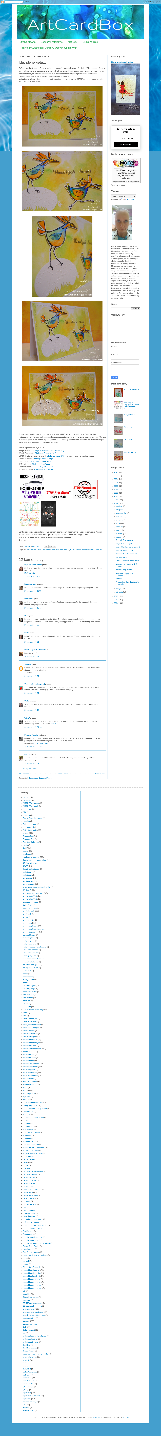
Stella (26, 633)
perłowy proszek (29, 1204)
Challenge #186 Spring (41, 464)
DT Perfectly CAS (30, 896)
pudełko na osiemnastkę (32, 1237)
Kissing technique (30, 1084)
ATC (24, 812)
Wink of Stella (28, 1387)
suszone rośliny (29, 1318)
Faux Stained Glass (31, 953)
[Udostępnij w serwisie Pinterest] (54, 546)
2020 (116, 493)
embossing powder (30, 932)
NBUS (72, 550)
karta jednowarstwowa (32, 1025)
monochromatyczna (31, 1144)
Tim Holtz (26, 1345)
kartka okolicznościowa (46, 550)
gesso (25, 974)
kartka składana (29, 1058)
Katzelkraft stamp (30, 1082)
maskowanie (28, 1126)
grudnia (119, 506)
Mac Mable (29, 599)
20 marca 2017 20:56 (33, 625)
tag (24, 1333)
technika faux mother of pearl (34, 1336)
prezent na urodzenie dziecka (35, 1225)
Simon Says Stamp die (32, 1267)
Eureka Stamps (29, 935)
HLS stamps (28, 998)
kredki (25, 1090)
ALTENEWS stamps (31, 803)
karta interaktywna (30, 1022)
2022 (116, 486)
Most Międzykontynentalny (33, 1147)
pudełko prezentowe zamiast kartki (37, 1243)
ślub (24, 1327)
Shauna (27, 664)
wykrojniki (27, 1393)
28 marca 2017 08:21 (33, 764)
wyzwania (98, 550)
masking (26, 1123)
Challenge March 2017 (56, 456)
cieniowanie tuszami (31, 857)
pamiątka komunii (30, 1174)
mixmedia (27, 1138)
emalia (25, 917)
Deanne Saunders (32, 735)
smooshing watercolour (32, 1285)
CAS (25, 848)
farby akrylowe (29, 941)
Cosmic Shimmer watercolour (34, 860)
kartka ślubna (28, 1061)
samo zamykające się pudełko (35, 1255)
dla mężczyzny (29, 884)
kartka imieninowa (30, 1040)
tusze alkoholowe (30, 1357)
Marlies (27, 754)
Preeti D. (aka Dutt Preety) (35, 650)
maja (118, 530)
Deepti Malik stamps (31, 869)
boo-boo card (28, 827)
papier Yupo (28, 1186)
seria (25, 1258)
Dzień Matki (27, 905)
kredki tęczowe (29, 1094)
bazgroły (26, 815)
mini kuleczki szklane (31, 1132)
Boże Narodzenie (30, 830)
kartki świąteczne (30, 1072)
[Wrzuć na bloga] (47, 546)
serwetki (26, 1261)
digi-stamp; (27, 875)
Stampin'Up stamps (30, 1297)
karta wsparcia (29, 1031)
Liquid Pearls (28, 1111)
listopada (120, 510)
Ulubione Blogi (90, 42)
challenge (27, 854)
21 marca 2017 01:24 (33, 676)
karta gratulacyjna (30, 1019)
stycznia (119, 592)
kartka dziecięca (29, 1037)
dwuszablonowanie (30, 902)
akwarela (26, 800)
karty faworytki (28, 1079)
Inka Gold (27, 1007)
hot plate (26, 1001)
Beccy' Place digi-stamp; (32, 818)
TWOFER (27, 1369)
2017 (116, 503)
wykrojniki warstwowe (31, 1396)
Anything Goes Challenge (42, 459)
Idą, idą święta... (122, 557)
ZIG (24, 1405)
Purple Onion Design (31, 1246)
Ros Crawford (30, 584)
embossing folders (30, 926)
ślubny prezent (29, 1330)
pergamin (27, 1201)
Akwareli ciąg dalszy (124, 570)
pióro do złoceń (29, 1210)
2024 (116, 479)
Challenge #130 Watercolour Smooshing (47, 450)
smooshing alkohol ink (32, 1273)
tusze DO (26, 1363)
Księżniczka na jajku (124, 543)
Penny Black (28, 1192)
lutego (119, 589)
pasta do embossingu (31, 1189)
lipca (118, 523)
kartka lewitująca (29, 1046)
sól (24, 1291)
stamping (26, 1300)
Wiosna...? (120, 579)
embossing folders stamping (34, 929)
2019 (116, 496)
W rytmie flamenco (131, 389)
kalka (25, 1013)
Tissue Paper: (28, 1351)
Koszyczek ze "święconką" (126, 554)
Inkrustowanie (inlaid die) (33, 1010)
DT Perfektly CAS (30, 899)
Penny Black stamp (30, 1195)
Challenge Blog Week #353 (40, 461)
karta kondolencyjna (31, 1028)
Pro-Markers (28, 1231)
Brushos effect (28, 839)
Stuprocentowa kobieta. (122, 62)
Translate (130, 199)
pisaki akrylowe (29, 1213)
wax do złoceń (28, 1381)
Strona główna (28, 42)
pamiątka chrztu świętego (33, 1171)
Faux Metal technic (30, 950)
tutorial (25, 1366)
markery (26, 1120)
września (120, 516)
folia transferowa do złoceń (33, 959)
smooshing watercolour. (32, 1288)
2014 (116, 603)
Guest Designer (29, 986)
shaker (25, 1264)
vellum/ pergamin (30, 1372)
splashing (27, 1294)
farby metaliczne (29, 944)
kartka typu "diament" (31, 1064)
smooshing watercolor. (32, 1282)
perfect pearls (28, 1198)
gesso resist (28, 977)
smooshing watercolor (32, 1279)
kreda (25, 1087)
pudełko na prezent (30, 1240)
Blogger (126, 1417)
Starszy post (100, 774)
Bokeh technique (29, 824)
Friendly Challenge (30, 962)
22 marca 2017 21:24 (33, 727)
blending (26, 821)
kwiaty (25, 1099)
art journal (27, 809)
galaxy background (30, 968)
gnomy (25, 983)
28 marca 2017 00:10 (33, 747)
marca (119, 537)
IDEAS (25, 1004)
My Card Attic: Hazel (33, 565)
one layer (26, 1168)
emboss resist (28, 920)
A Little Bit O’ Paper (40, 743)
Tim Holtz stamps (30, 1348)
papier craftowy (29, 1177)
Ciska (26, 701)
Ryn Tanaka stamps (31, 1252)
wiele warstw (28, 1384)
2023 (116, 483)
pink (24, 1207)
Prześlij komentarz (29, 769)
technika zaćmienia (30, 1342)
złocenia (26, 1408)
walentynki (27, 1375)
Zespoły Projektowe (52, 42)
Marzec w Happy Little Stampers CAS (124, 574)
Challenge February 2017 (45, 453)
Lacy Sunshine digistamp (33, 1102)
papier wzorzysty (29, 1183)
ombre (25, 1165)
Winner (26, 1390)
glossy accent (28, 980)
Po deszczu (128, 440)
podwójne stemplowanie (32, 1219)
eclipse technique (30, 908)
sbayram (96, 1417)
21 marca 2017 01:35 (33, 693)
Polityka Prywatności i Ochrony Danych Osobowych (48, 47)
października (121, 513)
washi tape (27, 1378)
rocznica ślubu (28, 1249)
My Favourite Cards (31, 1150)
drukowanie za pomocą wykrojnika (36, 887)
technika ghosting (30, 1339)
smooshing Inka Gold (31, 1276)
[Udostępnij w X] (49, 546)
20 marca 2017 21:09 (33, 642)
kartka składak (28, 1055)
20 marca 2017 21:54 (33, 657)
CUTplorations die (30, 863)
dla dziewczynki (29, 881)
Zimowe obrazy (130, 452)
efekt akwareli (32, 550)
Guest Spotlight (29, 989)
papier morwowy (29, 1180)
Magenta (26, 1114)
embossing (27, 923)
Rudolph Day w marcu (124, 540)
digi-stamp (27, 872)
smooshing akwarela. (31, 1270)
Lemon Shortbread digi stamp (35, 1108)
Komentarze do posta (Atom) (40, 778)
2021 (116, 489)
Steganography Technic (32, 1306)
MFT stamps (28, 1129)
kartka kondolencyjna (31, 1043)
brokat (25, 833)
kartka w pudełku (29, 1069)
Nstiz (26, 616)
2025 (116, 476)
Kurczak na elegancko (124, 550)
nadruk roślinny (29, 1159)
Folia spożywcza (29, 956)
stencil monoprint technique (34, 1315)
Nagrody (72, 42)
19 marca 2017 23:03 (33, 576)
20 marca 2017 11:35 (32, 591)
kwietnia (119, 534)
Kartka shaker (28, 1052)
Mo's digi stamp (29, 1141)
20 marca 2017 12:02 (33, 608)
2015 (116, 600)
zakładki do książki (30, 1402)
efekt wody (27, 914)
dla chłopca (27, 878)
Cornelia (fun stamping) (34, 684)
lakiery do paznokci (30, 1105)
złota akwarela (28, 1411)
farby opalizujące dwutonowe (34, 947)
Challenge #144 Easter (43, 469)
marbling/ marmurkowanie (33, 1117)
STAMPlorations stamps (85, 550)
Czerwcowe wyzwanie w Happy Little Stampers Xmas (131, 405)
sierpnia (119, 520)
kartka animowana (30, 1034)
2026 (116, 472)
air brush (26, 797)
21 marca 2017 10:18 (33, 710)
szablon (26, 1321)
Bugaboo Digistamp (31, 842)
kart (24, 1016)
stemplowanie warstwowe (33, 1312)
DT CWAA (27, 890)
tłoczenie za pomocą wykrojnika (35, 1354)
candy (25, 845)
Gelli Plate (27, 971)
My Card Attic (29, 573)
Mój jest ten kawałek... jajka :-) (128, 547)
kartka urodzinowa (30, 1067)
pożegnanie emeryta (31, 1222)
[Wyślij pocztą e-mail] (45, 546)
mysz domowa (28, 1156)
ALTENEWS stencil (30, 806)
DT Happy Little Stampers (33, 893)
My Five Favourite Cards (33, 1153)
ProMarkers (27, 1234)
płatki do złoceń (29, 1216)
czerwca (119, 527)
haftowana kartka (30, 992)
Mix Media (27, 1135)
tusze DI (26, 1360)
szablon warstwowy (30, 1324)
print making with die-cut (32, 1228)
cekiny (25, 851)
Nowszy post (24, 774)
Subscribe (125, 144)
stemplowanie (28, 1309)
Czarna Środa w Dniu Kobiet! (127, 561)
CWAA (25, 866)
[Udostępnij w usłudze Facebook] (52, 546)
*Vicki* (27, 718)
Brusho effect (28, 836)
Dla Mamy (128, 427)
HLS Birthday (28, 995)
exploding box (28, 938)
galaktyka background (32, 965)
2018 (116, 500)
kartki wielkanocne (62, 550)
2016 (116, 596)
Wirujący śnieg (129, 415)
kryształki (26, 1097)
